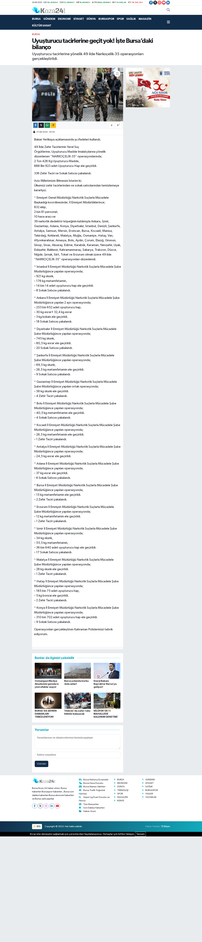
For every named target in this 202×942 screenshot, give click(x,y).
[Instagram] (46, 805)
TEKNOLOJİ (122, 790)
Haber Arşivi (89, 811)
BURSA (36, 19)
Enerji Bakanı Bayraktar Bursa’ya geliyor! (105, 684)
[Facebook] (34, 805)
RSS (38, 826)
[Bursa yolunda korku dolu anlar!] (77, 670)
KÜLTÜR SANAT (41, 25)
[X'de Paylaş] (41, 125)
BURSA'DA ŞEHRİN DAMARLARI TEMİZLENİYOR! (46, 714)
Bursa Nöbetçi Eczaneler (96, 779)
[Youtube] (57, 805)
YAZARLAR (150, 797)
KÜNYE (120, 800)
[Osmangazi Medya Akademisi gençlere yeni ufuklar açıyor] (48, 670)
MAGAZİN (145, 19)
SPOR (120, 19)
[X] (40, 805)
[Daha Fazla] (53, 125)
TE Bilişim (165, 826)
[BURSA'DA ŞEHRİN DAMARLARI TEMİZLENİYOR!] (48, 700)
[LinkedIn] (51, 805)
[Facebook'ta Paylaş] (35, 125)
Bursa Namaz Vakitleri (94, 786)
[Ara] (168, 10)
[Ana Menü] (168, 22)
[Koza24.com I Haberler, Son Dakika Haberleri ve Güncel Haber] (48, 10)
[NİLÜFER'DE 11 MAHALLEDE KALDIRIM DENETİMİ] (107, 700)
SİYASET (78, 19)
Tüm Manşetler (91, 804)
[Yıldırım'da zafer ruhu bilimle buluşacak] (77, 700)
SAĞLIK (131, 19)
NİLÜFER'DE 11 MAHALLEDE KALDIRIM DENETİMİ (106, 714)
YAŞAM (149, 794)
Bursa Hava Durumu (93, 783)
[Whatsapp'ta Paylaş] (47, 125)
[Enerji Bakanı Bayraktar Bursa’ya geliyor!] (107, 670)
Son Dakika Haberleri (94, 808)
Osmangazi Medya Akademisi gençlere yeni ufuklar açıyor (47, 684)
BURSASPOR (106, 19)
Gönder (41, 763)
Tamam (140, 834)
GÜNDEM (49, 19)
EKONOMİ (64, 19)
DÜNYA (91, 19)
